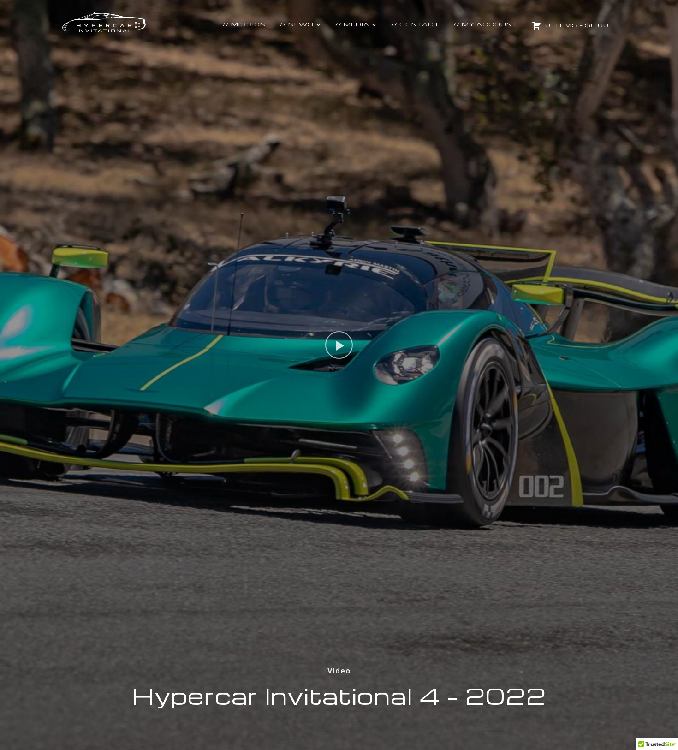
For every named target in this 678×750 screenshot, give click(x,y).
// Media (352, 24)
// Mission (244, 24)
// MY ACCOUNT (485, 24)
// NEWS (297, 24)
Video (339, 671)
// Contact (415, 24)
